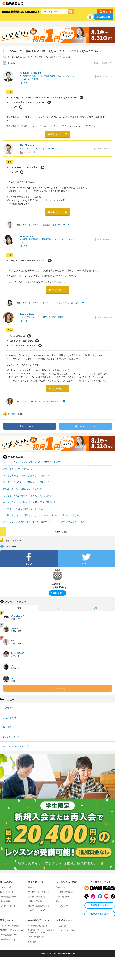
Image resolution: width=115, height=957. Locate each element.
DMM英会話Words (8, 934)
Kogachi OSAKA (17, 653)
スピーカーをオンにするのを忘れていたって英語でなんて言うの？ (34, 462)
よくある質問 (9, 717)
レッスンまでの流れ (65, 891)
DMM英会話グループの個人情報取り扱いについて (41, 931)
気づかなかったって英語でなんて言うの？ (23, 488)
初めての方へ (9, 707)
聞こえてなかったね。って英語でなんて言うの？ (26, 482)
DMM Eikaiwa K (17, 616)
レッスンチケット (64, 905)
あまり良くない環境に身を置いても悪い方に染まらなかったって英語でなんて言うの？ (44, 521)
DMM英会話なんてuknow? (12, 930)
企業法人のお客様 (100, 905)
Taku (13, 665)
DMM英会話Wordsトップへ (16, 746)
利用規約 (7, 727)
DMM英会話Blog (7, 939)
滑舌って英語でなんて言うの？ (17, 468)
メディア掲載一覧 (36, 937)
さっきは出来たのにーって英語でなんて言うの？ (26, 475)
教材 (58, 901)
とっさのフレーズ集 (65, 930)
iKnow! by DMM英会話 (10, 925)
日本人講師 (5, 901)
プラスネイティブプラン (39, 891)
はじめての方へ (7, 887)
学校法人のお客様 (100, 914)
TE (12, 678)
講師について (62, 887)
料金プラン (33, 887)
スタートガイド (7, 891)
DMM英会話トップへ (13, 736)
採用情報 (32, 941)
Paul (12, 641)
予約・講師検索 (63, 896)
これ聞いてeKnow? (36, 910)
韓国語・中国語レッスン (39, 896)
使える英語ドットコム (52, 401)
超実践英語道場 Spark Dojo (55, 224)
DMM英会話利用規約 (37, 925)
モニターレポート (8, 905)
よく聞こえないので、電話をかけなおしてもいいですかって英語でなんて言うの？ (42, 515)
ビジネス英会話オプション (40, 905)
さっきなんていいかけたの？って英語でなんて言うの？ (29, 502)
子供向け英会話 (35, 901)
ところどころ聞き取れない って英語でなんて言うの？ (29, 495)
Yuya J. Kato (16, 628)
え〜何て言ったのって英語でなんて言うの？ (24, 508)
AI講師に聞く (105, 17)
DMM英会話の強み (8, 896)
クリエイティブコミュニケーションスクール (62, 302)
